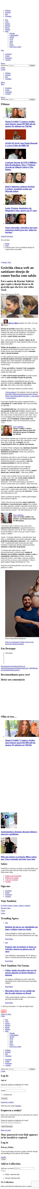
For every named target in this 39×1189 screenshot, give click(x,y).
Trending (8, 16)
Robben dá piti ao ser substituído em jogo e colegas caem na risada (21, 928)
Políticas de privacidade (13, 876)
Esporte (12, 33)
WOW (12, 37)
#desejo (35, 394)
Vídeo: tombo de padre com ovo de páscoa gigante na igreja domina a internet (20, 972)
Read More (9, 939)
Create (3, 69)
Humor (7, 24)
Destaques (9, 668)
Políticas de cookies (12, 878)
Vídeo (11, 670)
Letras (3, 913)
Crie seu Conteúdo (11, 880)
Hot (6, 14)
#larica (7, 396)
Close (3, 1016)
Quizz (12, 45)
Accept (3, 1157)
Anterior (4, 236)
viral (15, 670)
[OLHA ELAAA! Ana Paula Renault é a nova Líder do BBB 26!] (21, 134)
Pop (6, 20)
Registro (18, 1106)
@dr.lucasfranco (10, 392)
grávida (15, 668)
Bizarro (7, 26)
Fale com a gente (15, 47)
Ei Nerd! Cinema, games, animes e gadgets (15, 905)
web (18, 670)
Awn (11, 41)
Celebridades (14, 35)
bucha (8, 666)
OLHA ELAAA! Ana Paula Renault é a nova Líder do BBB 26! (21, 144)
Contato (8, 882)
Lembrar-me (7, 1095)
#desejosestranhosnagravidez (22, 394)
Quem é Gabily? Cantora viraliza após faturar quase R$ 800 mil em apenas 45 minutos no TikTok (20, 123)
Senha (3, 1090)
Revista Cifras (6, 908)
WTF (11, 39)
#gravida (26, 396)
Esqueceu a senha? (7, 1102)
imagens (21, 668)
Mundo (7, 29)
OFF (11, 43)
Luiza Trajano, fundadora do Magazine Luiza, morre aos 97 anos (21, 209)
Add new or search (7, 1168)
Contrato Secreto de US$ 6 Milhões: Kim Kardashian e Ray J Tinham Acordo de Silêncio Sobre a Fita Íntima (21, 166)
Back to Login (6, 1130)
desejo (16, 666)
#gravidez (8, 394)
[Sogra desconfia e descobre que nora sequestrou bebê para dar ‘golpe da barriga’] (21, 219)
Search (32, 65)
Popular (8, 12)
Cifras (3, 911)
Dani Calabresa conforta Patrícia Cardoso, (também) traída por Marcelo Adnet (20, 188)
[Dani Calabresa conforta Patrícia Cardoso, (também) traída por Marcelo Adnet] (21, 178)
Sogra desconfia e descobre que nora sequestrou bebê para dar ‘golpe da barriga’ (21, 230)
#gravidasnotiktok (16, 396)
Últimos (8, 10)
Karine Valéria (29, 668)
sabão (7, 670)
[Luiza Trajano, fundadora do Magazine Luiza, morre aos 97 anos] (21, 200)
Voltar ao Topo (6, 1014)
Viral (7, 22)
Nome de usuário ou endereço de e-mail (14, 1085)
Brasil (7, 27)
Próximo (10, 236)
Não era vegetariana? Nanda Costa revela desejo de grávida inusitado (19, 643)
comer (12, 666)
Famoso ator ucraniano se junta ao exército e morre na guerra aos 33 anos (20, 949)
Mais (7, 31)
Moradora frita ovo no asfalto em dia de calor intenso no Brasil (20, 992)
